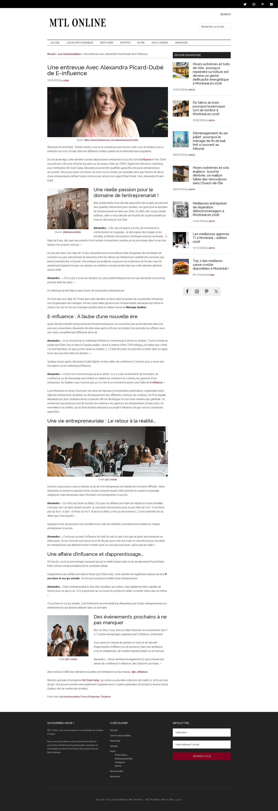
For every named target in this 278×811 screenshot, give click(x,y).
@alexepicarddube (72, 232)
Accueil (51, 54)
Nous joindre (116, 771)
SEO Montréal (152, 799)
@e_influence (139, 671)
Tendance (106, 696)
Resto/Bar (115, 741)
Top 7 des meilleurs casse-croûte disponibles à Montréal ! (211, 264)
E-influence (145, 159)
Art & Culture (121, 755)
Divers (118, 766)
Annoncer (115, 776)
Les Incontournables (69, 54)
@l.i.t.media (111, 479)
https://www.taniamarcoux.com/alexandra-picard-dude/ (111, 140)
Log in (178, 799)
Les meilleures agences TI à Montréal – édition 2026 (211, 238)
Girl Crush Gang (90, 680)
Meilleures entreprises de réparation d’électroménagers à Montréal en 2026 (210, 209)
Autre (112, 751)
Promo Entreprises (90, 696)
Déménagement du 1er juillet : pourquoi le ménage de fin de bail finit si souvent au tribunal (210, 140)
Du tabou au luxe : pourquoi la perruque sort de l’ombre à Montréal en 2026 (209, 108)
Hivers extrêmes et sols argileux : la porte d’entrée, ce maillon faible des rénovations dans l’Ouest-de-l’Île (211, 175)
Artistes (114, 746)
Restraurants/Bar (124, 758)
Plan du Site (167, 799)
